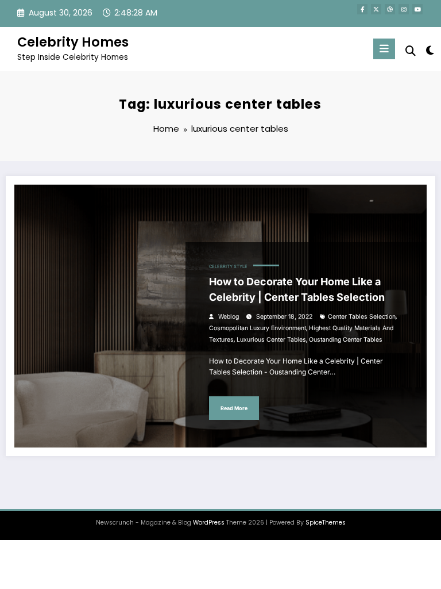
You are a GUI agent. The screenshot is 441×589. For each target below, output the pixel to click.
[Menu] (384, 49)
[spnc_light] (429, 50)
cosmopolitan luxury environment (257, 328)
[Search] (410, 51)
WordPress (209, 522)
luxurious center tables (271, 339)
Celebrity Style (228, 266)
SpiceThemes (325, 522)
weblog (228, 316)
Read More (233, 408)
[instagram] (404, 9)
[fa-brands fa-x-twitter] (376, 9)
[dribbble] (390, 9)
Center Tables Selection (362, 316)
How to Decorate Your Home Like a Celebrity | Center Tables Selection (297, 289)
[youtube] (417, 9)
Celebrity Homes (73, 42)
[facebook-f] (362, 9)
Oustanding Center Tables (345, 339)
